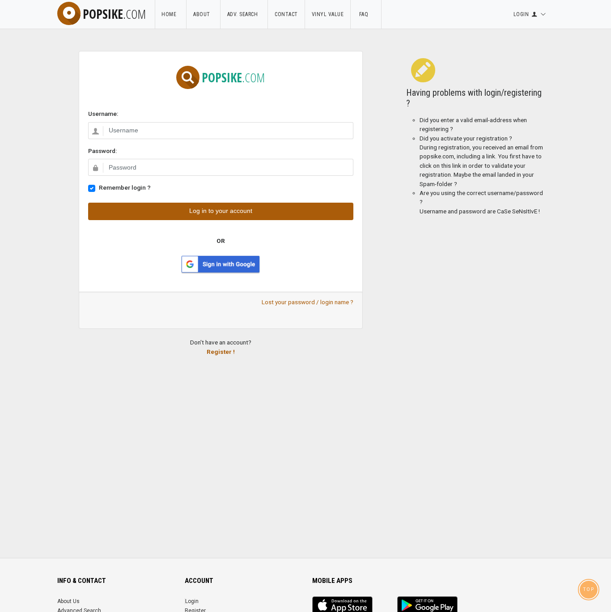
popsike (114, 13)
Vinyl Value (328, 14)
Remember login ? (125, 187)
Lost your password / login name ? (307, 302)
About (203, 14)
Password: (102, 150)
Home (170, 14)
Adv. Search (244, 14)
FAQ (365, 14)
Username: (103, 113)
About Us (68, 601)
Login (192, 601)
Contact (286, 14)
